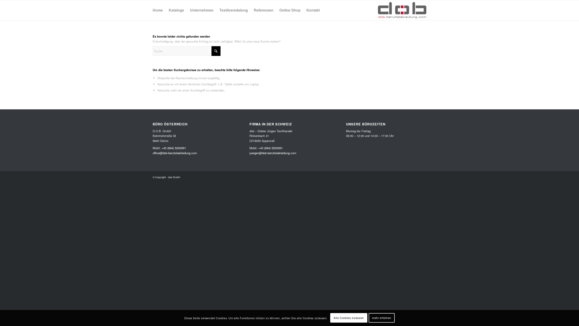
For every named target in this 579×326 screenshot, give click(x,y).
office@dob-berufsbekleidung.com (175, 153)
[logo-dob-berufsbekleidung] (402, 10)
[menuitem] (158, 10)
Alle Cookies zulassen (349, 318)
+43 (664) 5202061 (173, 148)
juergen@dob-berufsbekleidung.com (272, 153)
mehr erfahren (381, 318)
